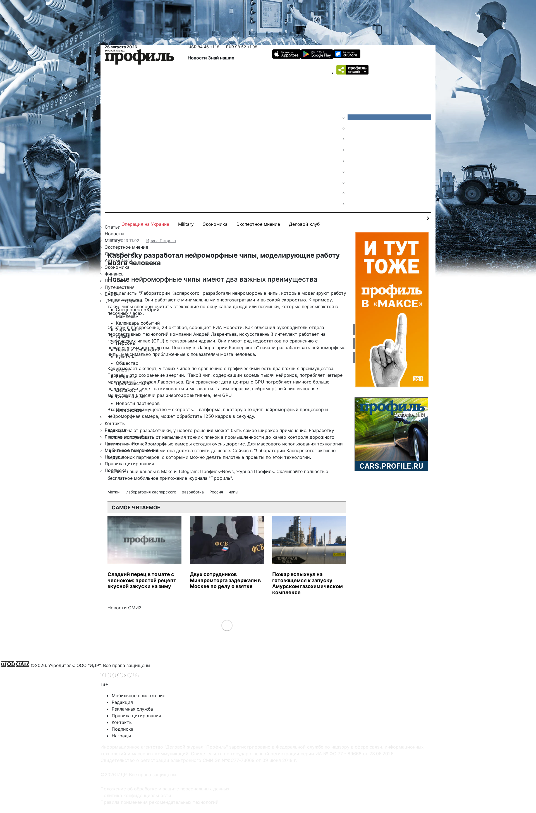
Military (186, 224)
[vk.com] (389, 117)
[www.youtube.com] (352, 139)
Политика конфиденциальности (135, 795)
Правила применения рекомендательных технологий (159, 802)
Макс (167, 471)
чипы (233, 492)
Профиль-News (217, 471)
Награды (121, 735)
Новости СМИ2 (124, 607)
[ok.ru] (352, 128)
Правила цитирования (136, 715)
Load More (227, 625)
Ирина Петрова (161, 240)
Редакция (122, 702)
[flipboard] (352, 204)
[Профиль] (139, 57)
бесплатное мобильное (132, 478)
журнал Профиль (255, 471)
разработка (193, 492)
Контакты (122, 722)
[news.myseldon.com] (352, 160)
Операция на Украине (145, 224)
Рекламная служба (132, 709)
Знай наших (221, 58)
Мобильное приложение (138, 695)
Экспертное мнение (258, 224)
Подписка (122, 729)
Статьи (113, 227)
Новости (198, 58)
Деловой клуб (304, 224)
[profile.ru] (352, 193)
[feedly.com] (352, 182)
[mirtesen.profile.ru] (352, 149)
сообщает (200, 327)
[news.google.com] (352, 171)
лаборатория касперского (151, 492)
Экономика (215, 224)
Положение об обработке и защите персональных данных (164, 789)
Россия (216, 492)
